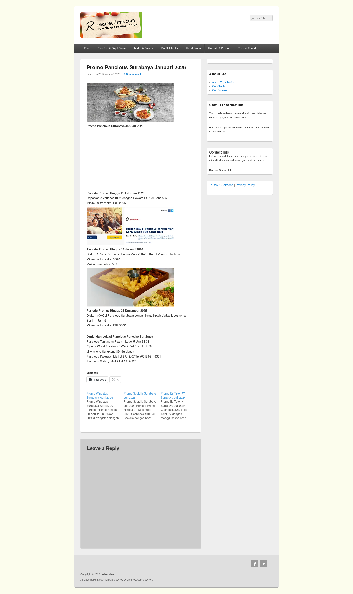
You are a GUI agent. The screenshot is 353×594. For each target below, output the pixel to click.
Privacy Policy (245, 185)
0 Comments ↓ (132, 74)
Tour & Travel (247, 48)
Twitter (263, 563)
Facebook (254, 563)
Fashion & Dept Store (112, 48)
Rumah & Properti (219, 48)
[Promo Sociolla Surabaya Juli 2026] (142, 405)
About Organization (223, 82)
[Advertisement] (141, 157)
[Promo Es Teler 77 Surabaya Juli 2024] (179, 405)
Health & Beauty (143, 48)
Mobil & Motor (170, 48)
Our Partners (219, 90)
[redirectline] (111, 36)
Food (87, 48)
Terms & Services (221, 185)
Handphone (193, 48)
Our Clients (219, 86)
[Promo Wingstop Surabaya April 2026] (105, 405)
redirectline (107, 574)
